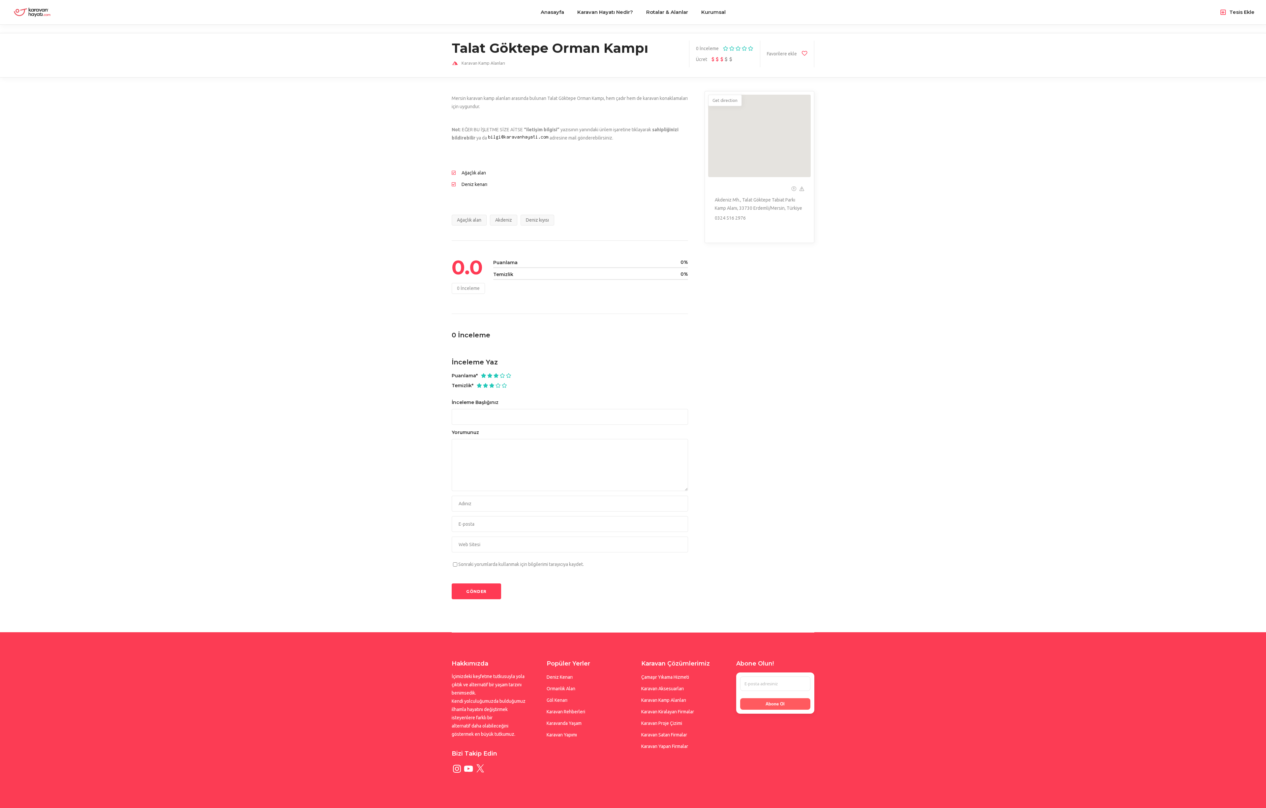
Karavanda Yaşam (564, 723)
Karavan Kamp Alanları (663, 700)
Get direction (725, 100)
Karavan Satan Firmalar (664, 734)
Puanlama (465, 376)
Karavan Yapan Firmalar (664, 746)
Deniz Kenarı (560, 677)
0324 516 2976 (730, 218)
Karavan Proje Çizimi (661, 723)
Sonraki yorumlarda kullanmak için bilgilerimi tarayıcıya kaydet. (521, 564)
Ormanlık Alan (561, 688)
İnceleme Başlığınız (475, 402)
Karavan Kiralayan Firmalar (667, 711)
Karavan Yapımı (562, 734)
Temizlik (462, 385)
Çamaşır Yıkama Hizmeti (665, 677)
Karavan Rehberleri (566, 711)
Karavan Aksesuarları (662, 688)
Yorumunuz (465, 432)
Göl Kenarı (557, 700)
